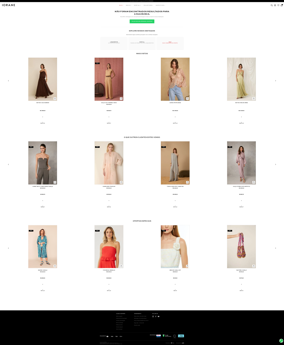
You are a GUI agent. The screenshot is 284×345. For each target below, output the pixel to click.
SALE (120, 5)
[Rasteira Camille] (241, 246)
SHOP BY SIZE (160, 5)
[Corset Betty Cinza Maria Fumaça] (42, 162)
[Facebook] (156, 316)
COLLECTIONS (148, 5)
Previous (8, 81)
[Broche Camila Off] (175, 246)
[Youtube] (158, 316)
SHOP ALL (137, 5)
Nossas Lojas (137, 325)
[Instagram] (153, 316)
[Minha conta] (275, 5)
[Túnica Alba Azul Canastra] (175, 162)
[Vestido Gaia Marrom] (42, 79)
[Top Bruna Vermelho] (109, 246)
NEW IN (128, 5)
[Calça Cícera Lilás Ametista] (241, 162)
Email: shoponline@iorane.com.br (141, 320)
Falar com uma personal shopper (142, 21)
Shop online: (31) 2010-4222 (140, 316)
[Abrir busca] (272, 5)
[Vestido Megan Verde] (241, 79)
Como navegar (119, 329)
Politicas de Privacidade (121, 318)
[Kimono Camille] (42, 246)
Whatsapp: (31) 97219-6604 (140, 318)
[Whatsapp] (281, 341)
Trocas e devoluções (120, 320)
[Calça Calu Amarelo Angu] (109, 79)
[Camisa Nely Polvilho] (109, 162)
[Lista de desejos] (278, 5)
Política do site (119, 324)
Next (275, 81)
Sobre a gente (119, 316)
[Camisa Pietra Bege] (175, 79)
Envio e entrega (119, 322)
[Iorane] (8, 6)
